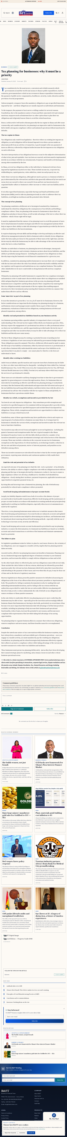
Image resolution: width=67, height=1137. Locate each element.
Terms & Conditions (6, 1113)
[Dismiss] (64, 1008)
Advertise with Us (39, 1098)
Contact (36, 1101)
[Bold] (2, 705)
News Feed (37, 1113)
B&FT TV (55, 22)
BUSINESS (10, 21)
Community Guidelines (7, 1120)
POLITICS (44, 21)
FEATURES (30, 21)
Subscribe (48, 13)
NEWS (4, 21)
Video (36, 1118)
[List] (11, 705)
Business (4, 67)
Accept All (31, 1132)
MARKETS (24, 21)
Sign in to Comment (17, 709)
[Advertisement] (34, 954)
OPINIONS (37, 21)
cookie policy (41, 1129)
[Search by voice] (13, 13)
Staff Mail (37, 1103)
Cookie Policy (5, 1118)
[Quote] (8, 705)
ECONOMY (17, 21)
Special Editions (61, 22)
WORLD (50, 21)
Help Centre (37, 1096)
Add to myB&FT (13, 67)
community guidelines (49, 687)
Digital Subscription (39, 1120)
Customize (22, 1132)
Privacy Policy (5, 1115)
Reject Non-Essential (10, 1132)
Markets (36, 1115)
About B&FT (37, 1093)
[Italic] (5, 705)
